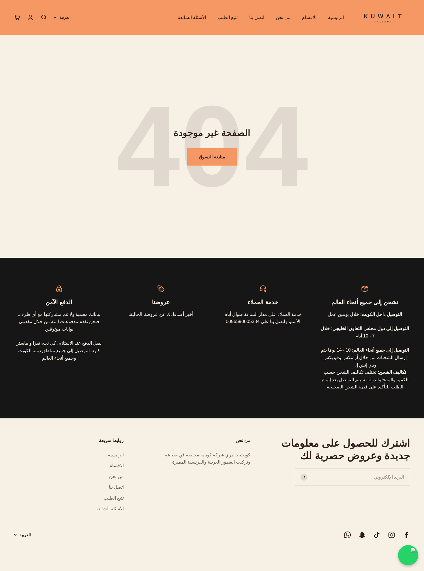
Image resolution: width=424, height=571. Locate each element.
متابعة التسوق (212, 156)
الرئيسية (336, 17)
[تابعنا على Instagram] (391, 535)
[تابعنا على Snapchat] (362, 535)
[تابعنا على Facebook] (406, 535)
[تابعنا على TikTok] (377, 535)
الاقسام (309, 17)
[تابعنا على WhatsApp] (347, 535)
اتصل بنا (256, 17)
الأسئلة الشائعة (192, 17)
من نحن (283, 17)
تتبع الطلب (227, 17)
